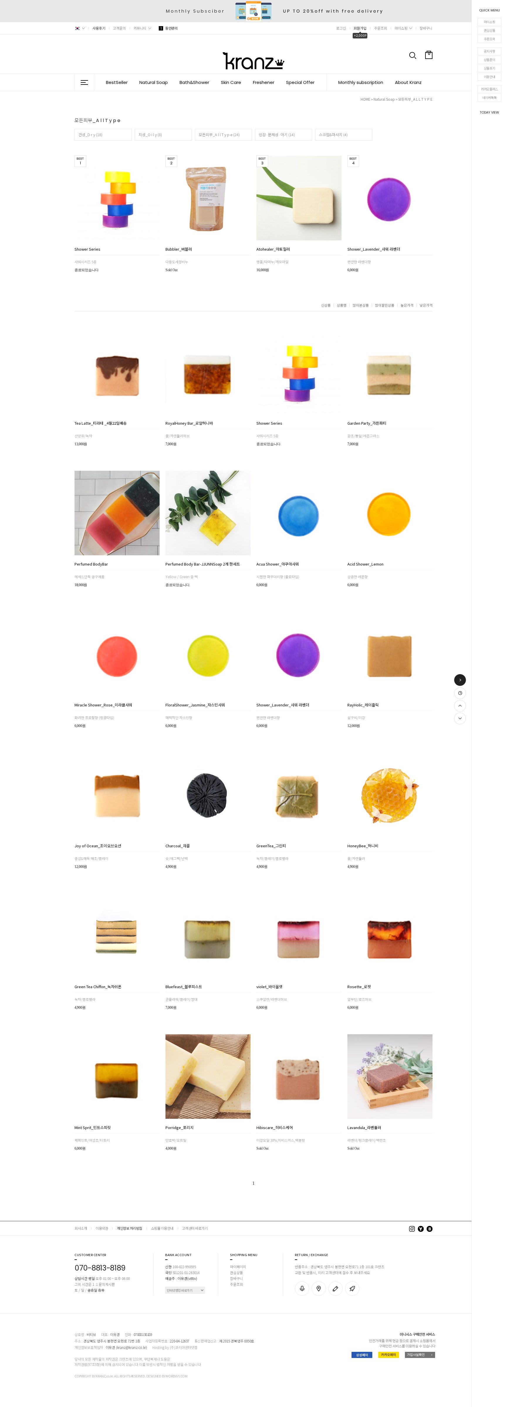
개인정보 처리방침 (129, 1228)
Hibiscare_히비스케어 (274, 1128)
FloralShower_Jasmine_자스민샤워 (195, 705)
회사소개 (81, 1228)
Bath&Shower (194, 82)
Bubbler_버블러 (178, 249)
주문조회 (489, 38)
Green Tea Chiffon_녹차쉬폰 (98, 987)
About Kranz (408, 82)
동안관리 (169, 28)
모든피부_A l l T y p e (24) (219, 134)
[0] (428, 68)
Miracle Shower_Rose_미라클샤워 (103, 705)
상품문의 (489, 59)
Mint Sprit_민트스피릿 (93, 1128)
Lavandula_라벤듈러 (364, 1128)
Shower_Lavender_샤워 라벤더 (373, 249)
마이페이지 (238, 1266)
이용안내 (489, 76)
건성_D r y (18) (90, 134)
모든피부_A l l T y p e (415, 99)
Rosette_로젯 (359, 987)
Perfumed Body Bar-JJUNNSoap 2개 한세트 (202, 564)
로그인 (341, 28)
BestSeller (117, 82)
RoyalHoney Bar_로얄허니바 (189, 423)
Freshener (263, 82)
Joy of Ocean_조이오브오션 (98, 846)
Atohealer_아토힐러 (273, 249)
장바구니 (426, 28)
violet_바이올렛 (269, 987)
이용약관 (102, 1228)
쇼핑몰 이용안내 (162, 1228)
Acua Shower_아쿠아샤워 (277, 564)
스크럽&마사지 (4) (333, 134)
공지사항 (489, 51)
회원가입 (360, 28)
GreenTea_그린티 (271, 846)
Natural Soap (153, 82)
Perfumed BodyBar (91, 564)
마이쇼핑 (489, 21)
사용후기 (98, 28)
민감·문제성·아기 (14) (277, 134)
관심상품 (489, 30)
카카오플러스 (489, 89)
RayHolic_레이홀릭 (363, 705)
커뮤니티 (139, 28)
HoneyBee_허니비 (362, 846)
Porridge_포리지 (179, 1128)
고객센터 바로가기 (195, 1228)
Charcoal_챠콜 (177, 846)
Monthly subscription (360, 82)
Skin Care (231, 82)
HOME (365, 99)
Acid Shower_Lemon (365, 564)
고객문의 (119, 28)
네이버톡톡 (489, 97)
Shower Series (87, 249)
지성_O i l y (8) (150, 134)
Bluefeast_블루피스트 (183, 987)
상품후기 (489, 68)
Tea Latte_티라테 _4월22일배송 (101, 423)
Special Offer (300, 82)
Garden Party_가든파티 (366, 423)
